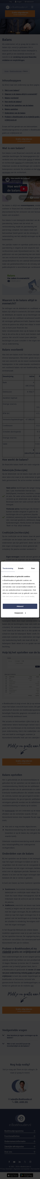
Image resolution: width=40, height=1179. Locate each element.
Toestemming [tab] (8, 568)
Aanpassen (18, 613)
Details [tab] (21, 568)
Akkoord (20, 606)
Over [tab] (33, 568)
